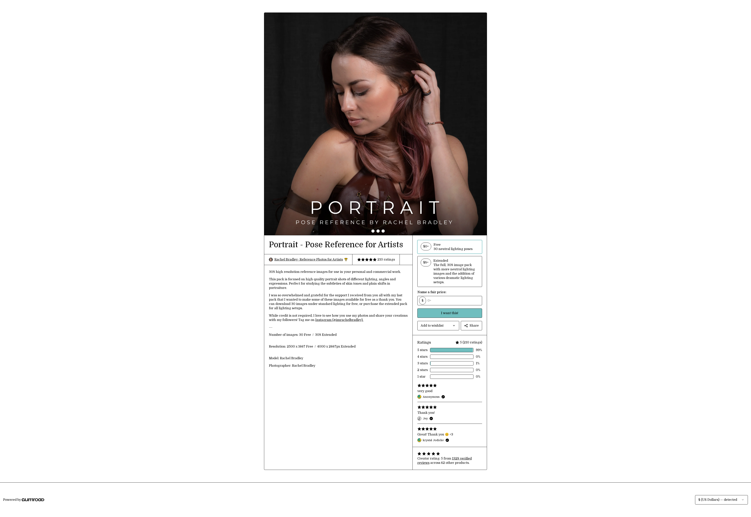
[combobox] (438, 325)
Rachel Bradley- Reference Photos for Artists (311, 260)
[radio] (449, 247)
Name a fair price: (431, 292)
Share (474, 325)
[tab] (368, 231)
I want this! (449, 313)
